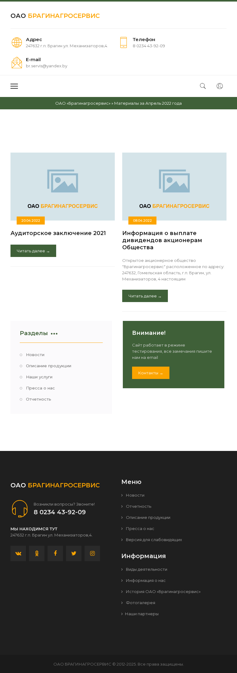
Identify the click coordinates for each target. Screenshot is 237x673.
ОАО (55, 15)
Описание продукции (48, 365)
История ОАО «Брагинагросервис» (163, 591)
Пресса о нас (40, 387)
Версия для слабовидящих (153, 539)
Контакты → (150, 372)
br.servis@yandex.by (46, 65)
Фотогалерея (140, 602)
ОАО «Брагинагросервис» (82, 103)
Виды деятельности (146, 569)
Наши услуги (39, 376)
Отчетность (38, 399)
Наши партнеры (142, 613)
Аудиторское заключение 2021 (58, 233)
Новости (35, 354)
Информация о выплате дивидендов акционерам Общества (162, 240)
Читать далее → (33, 250)
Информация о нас (145, 580)
